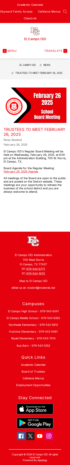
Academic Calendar (30, 4)
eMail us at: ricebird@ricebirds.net (33, 287)
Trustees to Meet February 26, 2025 (38, 72)
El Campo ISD (28, 65)
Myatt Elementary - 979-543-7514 (33, 338)
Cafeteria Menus (49, 11)
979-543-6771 (35, 269)
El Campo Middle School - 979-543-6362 (33, 318)
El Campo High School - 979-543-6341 (33, 311)
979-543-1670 (35, 273)
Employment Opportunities (33, 385)
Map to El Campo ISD (33, 281)
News (46, 65)
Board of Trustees (33, 371)
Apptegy (42, 460)
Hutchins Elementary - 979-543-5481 (33, 331)
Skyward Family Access (16, 11)
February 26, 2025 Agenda (21, 171)
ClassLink (30, 18)
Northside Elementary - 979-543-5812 (33, 324)
